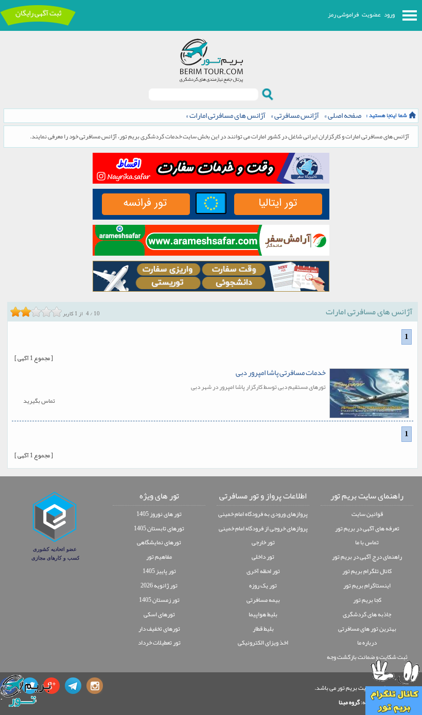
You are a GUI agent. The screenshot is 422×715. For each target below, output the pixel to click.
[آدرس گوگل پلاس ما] (51, 685)
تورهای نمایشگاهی (159, 542)
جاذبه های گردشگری (367, 614)
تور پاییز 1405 (159, 571)
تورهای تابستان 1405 (159, 528)
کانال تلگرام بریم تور (367, 571)
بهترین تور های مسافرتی (367, 628)
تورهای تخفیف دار (159, 628)
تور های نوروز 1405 (159, 514)
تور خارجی (263, 542)
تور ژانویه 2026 (159, 585)
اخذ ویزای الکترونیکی (263, 642)
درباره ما (367, 642)
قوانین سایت (367, 514)
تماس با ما (367, 542)
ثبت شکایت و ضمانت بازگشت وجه (367, 657)
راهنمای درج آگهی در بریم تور (367, 556)
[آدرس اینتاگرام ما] (94, 685)
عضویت (371, 14)
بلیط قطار (263, 628)
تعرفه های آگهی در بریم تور (367, 528)
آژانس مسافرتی (296, 115)
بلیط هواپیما (263, 614)
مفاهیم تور (159, 556)
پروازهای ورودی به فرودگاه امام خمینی (263, 514)
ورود (389, 14)
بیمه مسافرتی (263, 600)
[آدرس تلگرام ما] (73, 685)
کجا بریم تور (367, 600)
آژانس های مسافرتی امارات (227, 115)
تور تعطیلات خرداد (159, 642)
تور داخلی (263, 556)
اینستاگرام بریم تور (367, 585)
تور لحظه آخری (263, 571)
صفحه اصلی (344, 115)
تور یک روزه (263, 585)
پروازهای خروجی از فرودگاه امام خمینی (263, 528)
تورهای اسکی (159, 614)
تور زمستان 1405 (159, 600)
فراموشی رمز (343, 14)
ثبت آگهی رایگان (38, 13)
